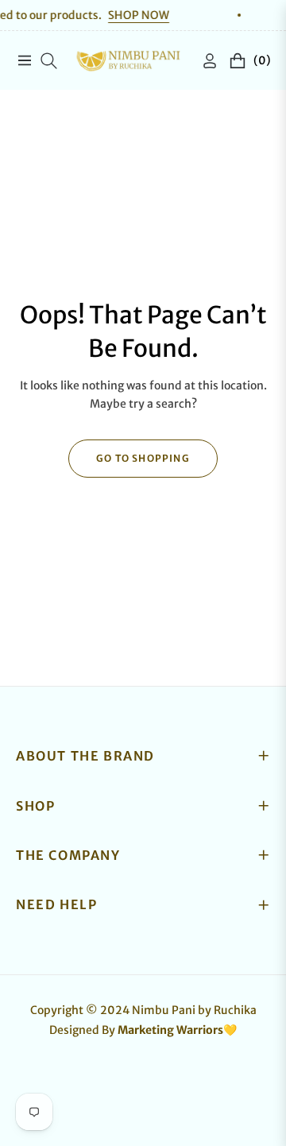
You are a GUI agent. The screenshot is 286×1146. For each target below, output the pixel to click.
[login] (203, 61)
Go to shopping (143, 458)
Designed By (143, 1030)
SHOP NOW (128, 15)
